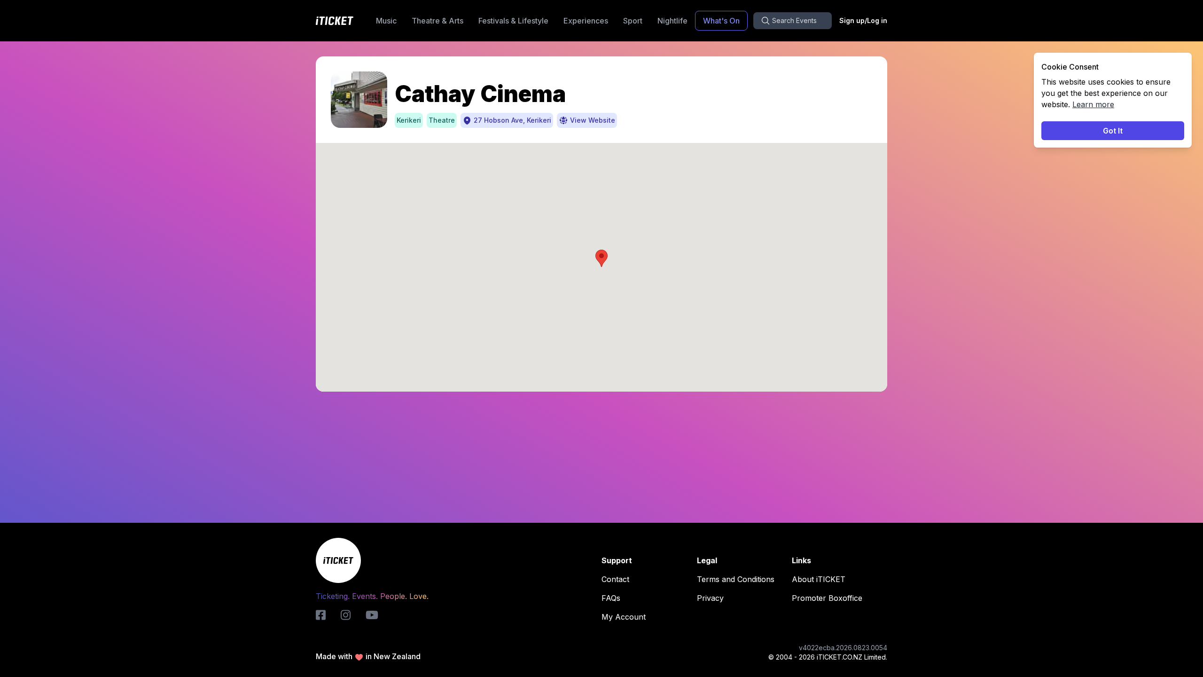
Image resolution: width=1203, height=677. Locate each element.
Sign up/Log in (863, 20)
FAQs (611, 598)
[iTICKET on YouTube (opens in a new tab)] (372, 615)
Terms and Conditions (735, 579)
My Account (624, 617)
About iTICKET (818, 579)
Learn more (1093, 104)
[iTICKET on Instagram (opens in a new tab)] (346, 615)
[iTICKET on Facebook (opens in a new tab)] (321, 615)
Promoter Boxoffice (827, 598)
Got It (1113, 130)
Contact (615, 579)
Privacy (710, 598)
